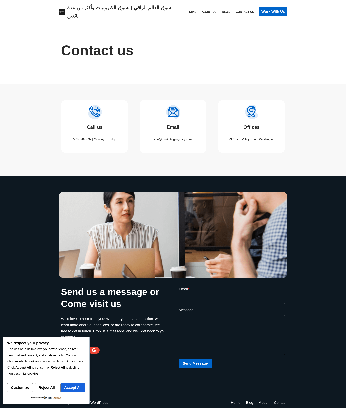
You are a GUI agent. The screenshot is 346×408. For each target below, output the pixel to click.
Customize (20, 388)
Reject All (47, 388)
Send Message (195, 363)
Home (192, 11)
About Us (209, 11)
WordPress (99, 403)
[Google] (94, 350)
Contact (280, 403)
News (226, 11)
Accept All (73, 388)
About (263, 403)
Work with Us (273, 12)
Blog (249, 403)
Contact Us (245, 11)
